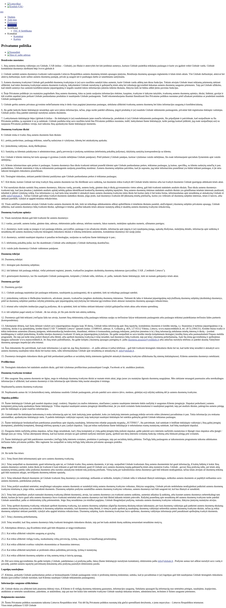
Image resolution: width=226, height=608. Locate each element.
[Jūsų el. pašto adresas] (18, 55)
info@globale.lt (14, 195)
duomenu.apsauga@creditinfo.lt (143, 339)
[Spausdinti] (13, 52)
